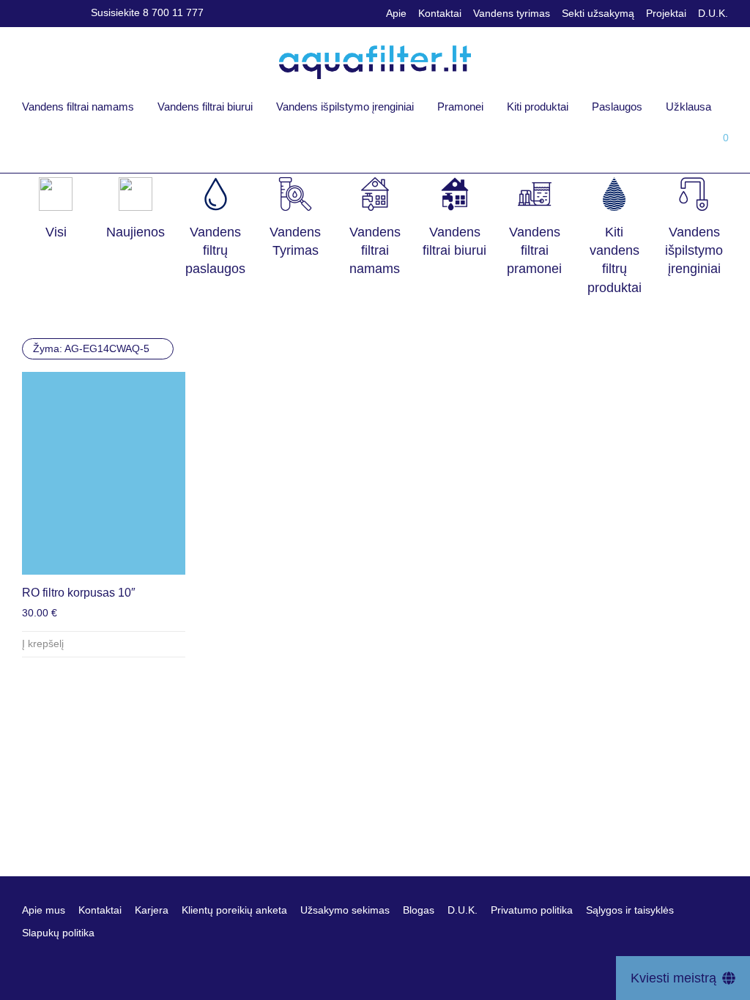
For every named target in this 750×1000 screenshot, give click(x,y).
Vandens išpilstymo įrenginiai (345, 106)
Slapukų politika (58, 933)
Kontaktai (439, 13)
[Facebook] (26, 12)
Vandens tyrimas (511, 13)
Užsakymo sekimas (345, 910)
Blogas (418, 910)
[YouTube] (65, 12)
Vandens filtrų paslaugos (215, 250)
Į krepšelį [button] (43, 643)
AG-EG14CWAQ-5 (91, 348)
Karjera (151, 910)
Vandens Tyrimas (295, 241)
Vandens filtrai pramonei (534, 250)
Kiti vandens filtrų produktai (614, 260)
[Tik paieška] (619, 142)
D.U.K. (713, 13)
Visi (56, 232)
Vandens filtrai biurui (205, 106)
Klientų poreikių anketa (234, 910)
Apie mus (43, 910)
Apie (396, 13)
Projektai (666, 13)
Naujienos (135, 232)
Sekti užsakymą (598, 13)
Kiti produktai (537, 106)
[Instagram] (45, 12)
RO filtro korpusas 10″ (78, 592)
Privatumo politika (532, 910)
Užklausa (688, 106)
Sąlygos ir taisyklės (630, 910)
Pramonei (460, 106)
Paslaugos (617, 106)
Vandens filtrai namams (78, 106)
